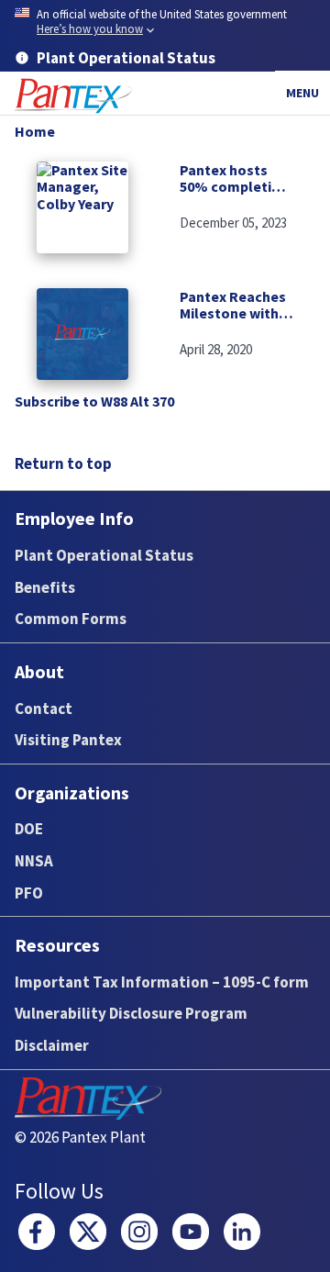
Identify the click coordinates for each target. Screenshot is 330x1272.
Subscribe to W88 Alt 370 (94, 401)
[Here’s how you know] (165, 22)
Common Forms (70, 618)
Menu (302, 92)
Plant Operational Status (104, 555)
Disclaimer (52, 1045)
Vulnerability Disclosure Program (131, 1013)
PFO (29, 893)
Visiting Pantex (68, 740)
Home (35, 131)
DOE (29, 829)
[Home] (73, 96)
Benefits (45, 587)
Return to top (63, 463)
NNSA (34, 861)
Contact (43, 708)
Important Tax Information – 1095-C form (162, 982)
